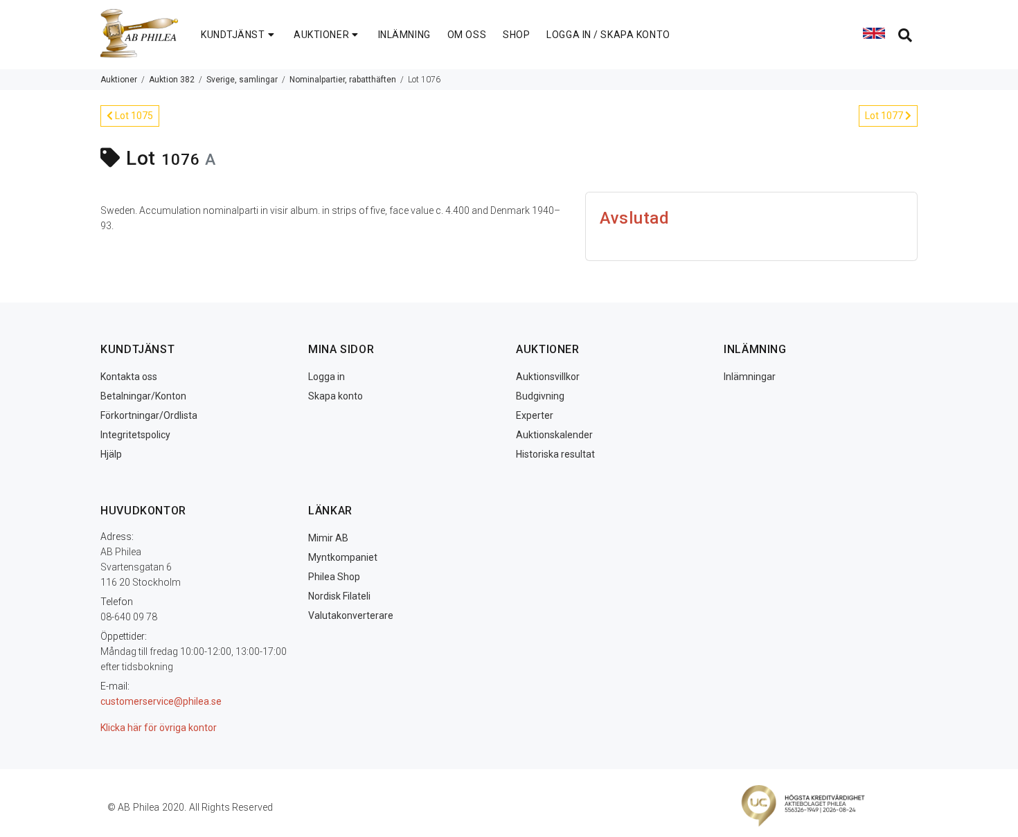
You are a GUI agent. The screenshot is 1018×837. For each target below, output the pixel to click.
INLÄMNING (404, 34)
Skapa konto (335, 396)
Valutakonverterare (350, 615)
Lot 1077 (885, 115)
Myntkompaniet (342, 557)
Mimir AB (328, 537)
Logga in (326, 376)
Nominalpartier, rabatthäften (342, 79)
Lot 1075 (133, 115)
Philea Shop (334, 576)
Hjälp (111, 454)
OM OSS (466, 34)
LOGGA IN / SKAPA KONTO (608, 34)
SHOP (516, 34)
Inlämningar (750, 376)
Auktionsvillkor (548, 376)
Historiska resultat (555, 454)
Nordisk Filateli (339, 596)
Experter (534, 415)
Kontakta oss (128, 376)
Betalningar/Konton (143, 396)
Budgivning (540, 396)
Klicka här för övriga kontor (158, 727)
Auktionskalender (554, 434)
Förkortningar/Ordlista (148, 415)
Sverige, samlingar (242, 79)
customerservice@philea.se (161, 701)
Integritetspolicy (135, 434)
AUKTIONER (321, 34)
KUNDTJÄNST (233, 34)
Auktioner (118, 79)
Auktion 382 (172, 79)
